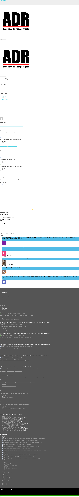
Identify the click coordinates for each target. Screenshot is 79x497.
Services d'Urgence (12, 352)
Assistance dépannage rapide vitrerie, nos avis (12, 349)
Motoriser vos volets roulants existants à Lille (9, 426)
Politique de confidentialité (6, 476)
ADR (2, 461)
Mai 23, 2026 (4, 317)
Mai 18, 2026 (4, 362)
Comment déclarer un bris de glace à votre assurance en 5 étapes (13, 428)
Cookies (3, 471)
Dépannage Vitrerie (13, 330)
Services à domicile (12, 386)
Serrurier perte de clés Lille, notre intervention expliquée (15, 337)
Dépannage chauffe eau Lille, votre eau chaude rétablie (11, 427)
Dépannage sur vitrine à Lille (8, 87)
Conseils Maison (4, 364)
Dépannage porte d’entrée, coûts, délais (11, 371)
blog (2, 470)
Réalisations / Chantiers (6, 480)
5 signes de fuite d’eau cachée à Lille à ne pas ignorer (14, 360)
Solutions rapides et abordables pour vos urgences (14, 393)
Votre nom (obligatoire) (4, 214)
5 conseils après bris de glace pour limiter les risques (14, 404)
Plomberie (9, 364)
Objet (1, 220)
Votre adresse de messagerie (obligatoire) (7, 217)
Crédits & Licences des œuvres (7, 296)
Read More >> (2, 312)
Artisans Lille (4, 309)
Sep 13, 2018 (4, 96)
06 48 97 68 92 (3, 0)
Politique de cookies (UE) (6, 477)
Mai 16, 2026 (4, 384)
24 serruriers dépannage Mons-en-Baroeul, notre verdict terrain (13, 429)
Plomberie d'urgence (5, 386)
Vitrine (5, 469)
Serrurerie (3, 481)
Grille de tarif (4, 295)
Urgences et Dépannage (21, 408)
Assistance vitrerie (5, 484)
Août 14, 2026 (4, 307)
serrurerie (11, 341)
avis (0, 432)
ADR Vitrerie (4, 462)
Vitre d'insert (6, 467)
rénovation (11, 319)
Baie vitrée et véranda (7, 463)
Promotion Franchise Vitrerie (7, 478)
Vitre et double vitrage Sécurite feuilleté (10, 468)
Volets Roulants (16, 319)
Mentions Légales (5, 474)
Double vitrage (6, 464)
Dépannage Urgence (5, 319)
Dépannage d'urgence (5, 330)
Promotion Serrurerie (5, 479)
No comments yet (5, 99)
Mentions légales (5, 294)
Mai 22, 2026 (4, 339)
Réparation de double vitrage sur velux (10, 465)
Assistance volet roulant (6, 483)
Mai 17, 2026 (4, 373)
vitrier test (3, 305)
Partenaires (4, 475)
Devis (3, 300)
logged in (6, 177)
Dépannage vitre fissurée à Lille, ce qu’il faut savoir (14, 326)
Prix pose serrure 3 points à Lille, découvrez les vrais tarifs (12, 430)
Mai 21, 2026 (4, 350)
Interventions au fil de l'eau (6, 298)
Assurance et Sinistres (5, 408)
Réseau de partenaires (6, 297)
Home (1, 87)
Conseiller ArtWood (5, 299)
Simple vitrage (6, 466)
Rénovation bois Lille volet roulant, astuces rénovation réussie (17, 315)
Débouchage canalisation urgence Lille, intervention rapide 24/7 (17, 382)
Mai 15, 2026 (4, 395)
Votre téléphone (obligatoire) (5, 219)
